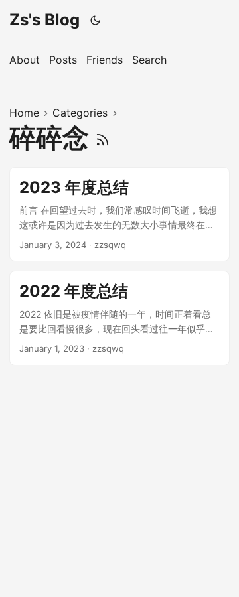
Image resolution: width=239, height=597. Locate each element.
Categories (80, 112)
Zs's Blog (44, 19)
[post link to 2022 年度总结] (119, 318)
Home (24, 112)
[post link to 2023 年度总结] (119, 214)
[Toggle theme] (96, 20)
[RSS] (102, 137)
